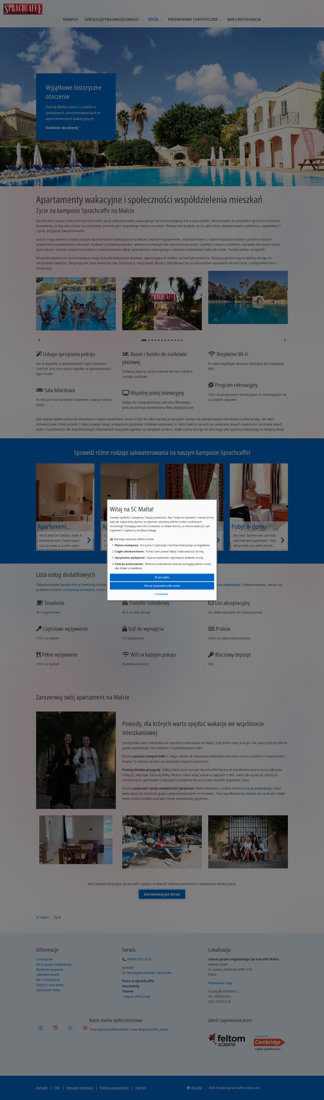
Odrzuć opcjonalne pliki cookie (162, 585)
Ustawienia (161, 594)
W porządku (162, 577)
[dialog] (162, 550)
